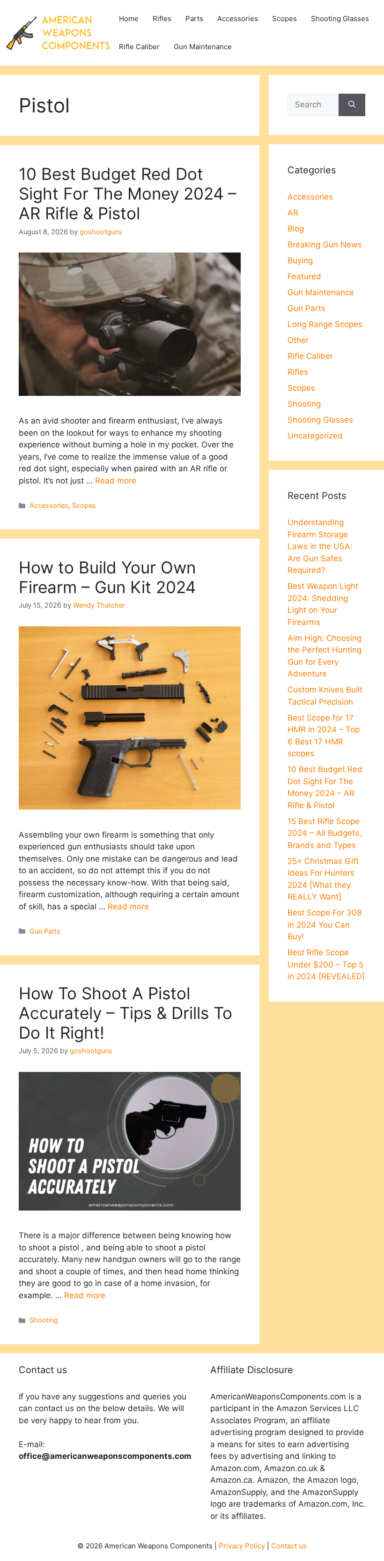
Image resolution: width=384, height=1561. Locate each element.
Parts (194, 18)
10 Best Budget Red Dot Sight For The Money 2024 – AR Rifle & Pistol (127, 193)
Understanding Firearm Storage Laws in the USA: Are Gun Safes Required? (320, 546)
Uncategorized (315, 435)
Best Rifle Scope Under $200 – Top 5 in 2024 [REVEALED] (326, 964)
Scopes (284, 18)
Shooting (44, 1320)
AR (293, 212)
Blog (296, 228)
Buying (300, 260)
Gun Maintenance (203, 46)
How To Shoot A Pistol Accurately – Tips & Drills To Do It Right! (125, 1012)
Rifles (162, 18)
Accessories (237, 18)
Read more (115, 480)
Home (129, 18)
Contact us (289, 1545)
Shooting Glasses (340, 18)
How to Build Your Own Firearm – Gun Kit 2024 (107, 577)
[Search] (352, 105)
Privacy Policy (242, 1545)
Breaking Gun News (325, 244)
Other (298, 340)
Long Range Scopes (325, 324)
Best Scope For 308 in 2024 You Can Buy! (325, 924)
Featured (304, 276)
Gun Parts (45, 931)
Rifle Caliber (139, 46)
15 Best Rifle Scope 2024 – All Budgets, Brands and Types (325, 833)
